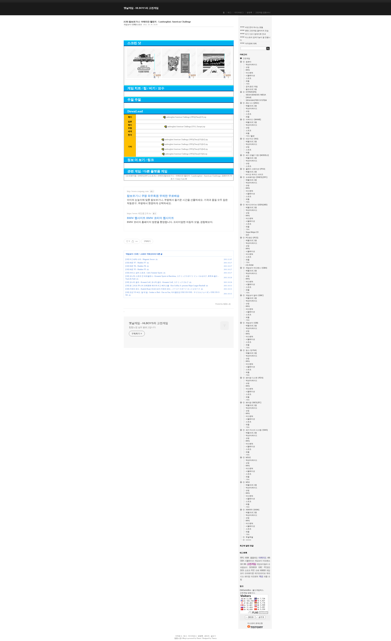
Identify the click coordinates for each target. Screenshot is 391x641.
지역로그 (178, 636)
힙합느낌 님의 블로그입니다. (142, 327)
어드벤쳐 (254, 576)
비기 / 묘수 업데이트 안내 (255, 34)
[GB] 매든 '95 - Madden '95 (135, 269)
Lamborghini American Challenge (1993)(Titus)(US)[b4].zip (186, 149)
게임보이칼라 (262, 564)
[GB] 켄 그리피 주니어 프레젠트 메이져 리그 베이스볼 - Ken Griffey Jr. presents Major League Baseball (165, 286)
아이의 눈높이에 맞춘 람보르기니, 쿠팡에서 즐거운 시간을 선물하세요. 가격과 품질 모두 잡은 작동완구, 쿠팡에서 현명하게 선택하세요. (177, 202)
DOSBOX (253, 567)
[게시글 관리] (137, 241)
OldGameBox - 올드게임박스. (252, 590)
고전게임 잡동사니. (247, 593)
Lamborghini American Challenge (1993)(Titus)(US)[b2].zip (186, 139)
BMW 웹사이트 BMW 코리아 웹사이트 (150, 218)
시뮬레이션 (249, 561)
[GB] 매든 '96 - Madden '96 (135, 266)
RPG (242, 558)
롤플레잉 (254, 558)
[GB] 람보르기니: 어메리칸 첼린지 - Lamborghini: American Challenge (157, 22)
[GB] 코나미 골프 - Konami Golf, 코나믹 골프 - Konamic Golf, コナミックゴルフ (156, 282)
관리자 (206, 636)
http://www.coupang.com (138, 191)
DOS (242, 570)
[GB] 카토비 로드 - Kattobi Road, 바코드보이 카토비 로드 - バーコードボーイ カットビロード (162, 289)
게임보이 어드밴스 (262, 561)
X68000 (263, 570)
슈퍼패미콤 (249, 573)
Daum (199, 638)
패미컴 (247, 576)
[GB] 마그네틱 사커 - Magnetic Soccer (140, 259)
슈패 (257, 570)
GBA (242, 561)
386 (244, 564)
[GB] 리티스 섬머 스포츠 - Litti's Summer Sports (144, 273)
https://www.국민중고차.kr (139, 213)
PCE (253, 570)
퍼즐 (265, 576)
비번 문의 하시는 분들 (254, 27)
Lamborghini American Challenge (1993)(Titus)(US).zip (185, 117)
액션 (261, 576)
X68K (247, 558)
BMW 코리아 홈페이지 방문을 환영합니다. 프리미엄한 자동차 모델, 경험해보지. (170, 222)
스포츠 (143, 254)
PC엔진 (267, 567)
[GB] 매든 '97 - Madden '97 (135, 263)
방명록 (249, 12)
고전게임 (251, 564)
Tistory (214, 638)
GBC (260, 567)
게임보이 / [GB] (132, 254)
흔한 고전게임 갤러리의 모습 (257, 31)
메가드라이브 (260, 573)
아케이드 (262, 557)
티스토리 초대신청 (255, 623)
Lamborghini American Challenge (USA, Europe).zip (186, 126)
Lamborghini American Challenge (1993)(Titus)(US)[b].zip (185, 154)
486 (268, 558)
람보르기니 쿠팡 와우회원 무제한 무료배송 (153, 195)
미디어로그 (239, 12)
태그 (229, 12)
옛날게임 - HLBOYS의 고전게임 (141, 8)
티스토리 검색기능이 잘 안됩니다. (255, 38)
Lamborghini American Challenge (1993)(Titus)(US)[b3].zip (186, 144)
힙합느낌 (177, 638)
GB (241, 564)
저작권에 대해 (251, 43)
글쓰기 (213, 636)
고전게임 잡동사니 (262, 12)
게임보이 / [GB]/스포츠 (133, 25)
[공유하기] (133, 241)
